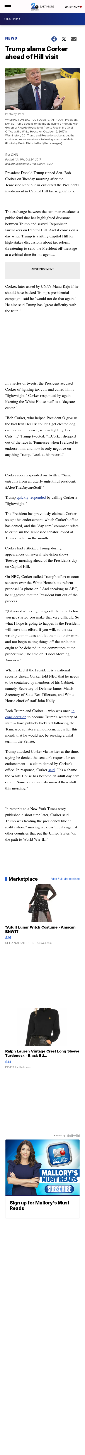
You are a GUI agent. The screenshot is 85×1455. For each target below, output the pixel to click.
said (51, 769)
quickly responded (31, 497)
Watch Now (72, 6)
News (11, 38)
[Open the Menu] (7, 6)
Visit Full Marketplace (65, 878)
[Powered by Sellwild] (73, 1135)
